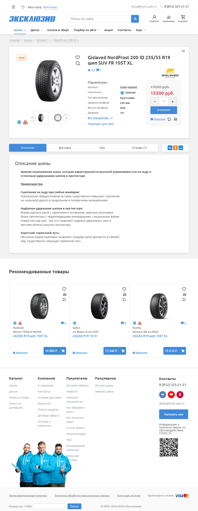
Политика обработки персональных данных (82, 495)
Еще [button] (139, 30)
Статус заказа (75, 428)
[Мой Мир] (180, 147)
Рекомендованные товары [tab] (39, 271)
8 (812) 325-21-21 (176, 6)
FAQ (102, 148)
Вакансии (44, 403)
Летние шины (104, 385)
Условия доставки (49, 397)
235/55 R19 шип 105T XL (30, 336)
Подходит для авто (101, 124)
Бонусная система (128, 495)
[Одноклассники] (175, 147)
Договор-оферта (48, 415)
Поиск (74, 506)
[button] (41, 118)
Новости (71, 391)
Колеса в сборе (58, 30)
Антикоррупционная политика (28, 495)
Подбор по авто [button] (85, 30)
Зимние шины (104, 391)
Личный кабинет (77, 385)
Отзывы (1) (139, 148)
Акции (108, 30)
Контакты (124, 30)
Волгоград (50, 7)
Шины (13, 385)
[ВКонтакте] (170, 147)
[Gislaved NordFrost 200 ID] (49, 80)
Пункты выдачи (48, 409)
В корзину (163, 110)
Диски (13, 391)
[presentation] (32, 118)
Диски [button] (35, 30)
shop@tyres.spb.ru (171, 403)
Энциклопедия (76, 434)
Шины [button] (18, 30)
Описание (27, 148)
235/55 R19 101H (85, 336)
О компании (46, 385)
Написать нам (173, 414)
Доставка (65, 148)
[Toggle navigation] (13, 7)
